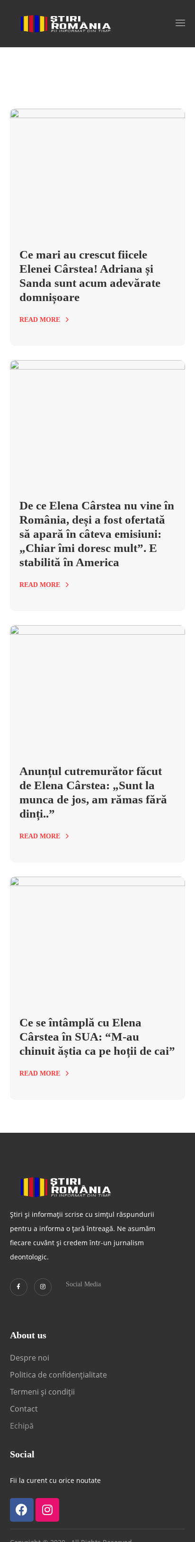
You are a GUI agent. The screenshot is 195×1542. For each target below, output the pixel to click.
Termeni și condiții (42, 1392)
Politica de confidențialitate (58, 1375)
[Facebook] (22, 1510)
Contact (25, 1409)
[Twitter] (18, 1287)
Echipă (22, 1426)
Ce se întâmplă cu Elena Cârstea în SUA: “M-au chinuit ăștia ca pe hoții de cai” (97, 1036)
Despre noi (29, 1357)
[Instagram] (43, 1287)
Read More (39, 319)
